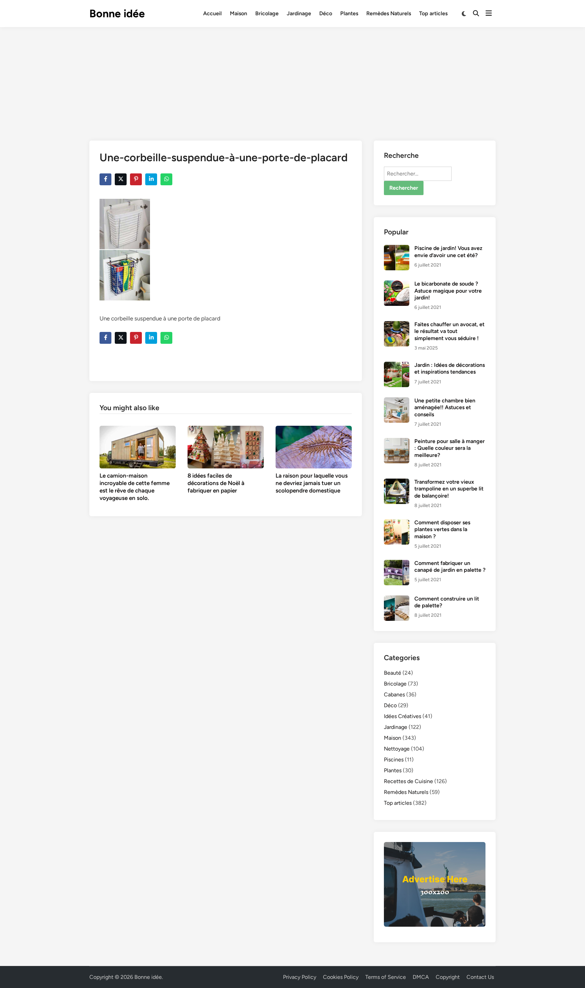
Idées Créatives (402, 716)
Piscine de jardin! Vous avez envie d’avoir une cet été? (448, 251)
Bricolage (267, 13)
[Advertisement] (292, 77)
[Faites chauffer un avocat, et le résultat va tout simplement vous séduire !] (396, 325)
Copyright (448, 977)
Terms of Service (385, 977)
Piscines (394, 759)
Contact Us (480, 977)
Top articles (433, 13)
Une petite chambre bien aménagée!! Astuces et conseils (444, 407)
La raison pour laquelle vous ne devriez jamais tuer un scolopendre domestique (312, 483)
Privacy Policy (299, 977)
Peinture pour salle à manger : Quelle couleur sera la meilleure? (449, 448)
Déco (325, 13)
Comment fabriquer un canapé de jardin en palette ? (449, 566)
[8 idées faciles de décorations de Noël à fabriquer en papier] (226, 446)
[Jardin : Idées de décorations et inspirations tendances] (396, 365)
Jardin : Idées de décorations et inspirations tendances (449, 368)
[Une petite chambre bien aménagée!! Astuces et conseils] (396, 401)
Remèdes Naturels (388, 13)
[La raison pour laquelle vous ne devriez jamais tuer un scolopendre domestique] (314, 446)
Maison (238, 13)
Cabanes (394, 694)
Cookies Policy (341, 977)
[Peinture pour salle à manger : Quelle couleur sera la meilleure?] (396, 442)
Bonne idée (117, 13)
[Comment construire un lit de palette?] (396, 599)
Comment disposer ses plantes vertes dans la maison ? (442, 529)
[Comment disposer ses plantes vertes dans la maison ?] (396, 523)
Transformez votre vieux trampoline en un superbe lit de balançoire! (448, 489)
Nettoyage (397, 748)
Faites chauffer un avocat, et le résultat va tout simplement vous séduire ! (449, 331)
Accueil (212, 13)
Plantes (349, 13)
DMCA (421, 977)
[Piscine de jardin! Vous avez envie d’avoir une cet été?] (396, 249)
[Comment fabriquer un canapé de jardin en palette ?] (396, 564)
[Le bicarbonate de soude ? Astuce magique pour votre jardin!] (396, 284)
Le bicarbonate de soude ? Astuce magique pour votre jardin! (448, 290)
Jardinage (299, 13)
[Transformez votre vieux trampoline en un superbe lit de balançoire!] (396, 482)
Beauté (392, 673)
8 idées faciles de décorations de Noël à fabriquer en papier (216, 483)
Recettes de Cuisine (408, 781)
